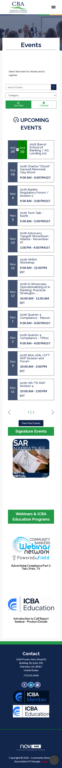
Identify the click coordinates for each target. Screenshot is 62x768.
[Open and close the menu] (46, 7)
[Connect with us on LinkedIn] (31, 685)
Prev (9, 412)
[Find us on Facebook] (25, 685)
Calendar (44, 105)
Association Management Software (31, 749)
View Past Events (31, 423)
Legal (45, 761)
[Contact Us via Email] (37, 685)
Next (53, 412)
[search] (53, 87)
